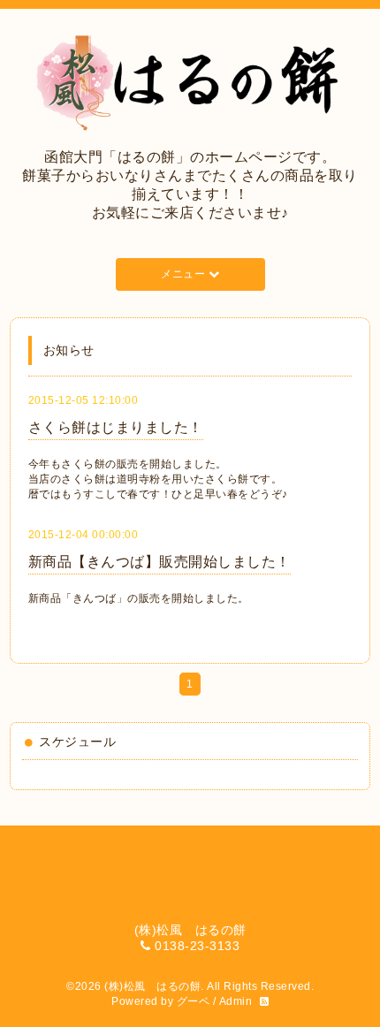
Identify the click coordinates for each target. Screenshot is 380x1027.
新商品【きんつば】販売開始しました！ (159, 561)
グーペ (193, 1001)
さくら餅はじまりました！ (115, 427)
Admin (236, 1001)
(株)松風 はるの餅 (152, 986)
